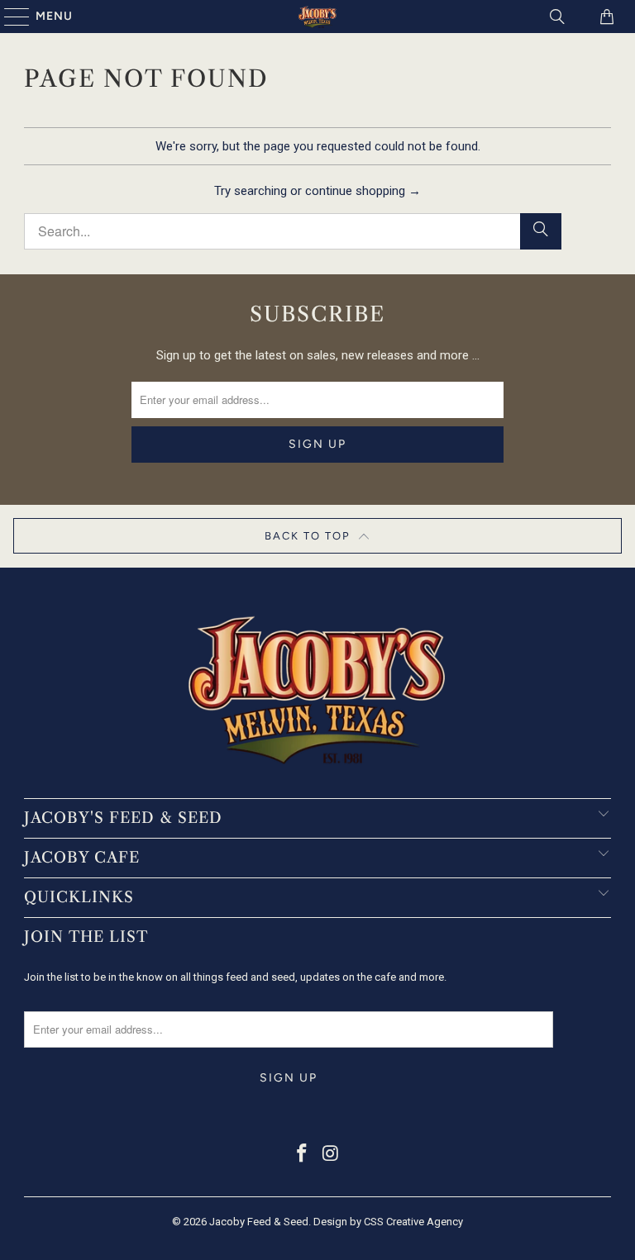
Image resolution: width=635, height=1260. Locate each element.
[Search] (557, 16)
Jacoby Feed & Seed (258, 1221)
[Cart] (606, 16)
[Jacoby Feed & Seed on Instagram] (331, 1154)
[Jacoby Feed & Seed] (317, 16)
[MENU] (9, 16)
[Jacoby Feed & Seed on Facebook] (302, 1154)
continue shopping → (363, 190)
